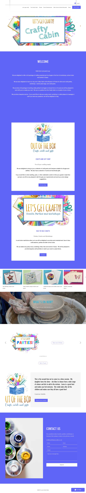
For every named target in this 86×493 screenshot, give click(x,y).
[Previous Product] (1, 277)
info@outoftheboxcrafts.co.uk (54, 440)
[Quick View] (12, 277)
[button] (43, 254)
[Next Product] (85, 277)
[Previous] (5, 343)
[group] (43, 279)
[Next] (80, 343)
